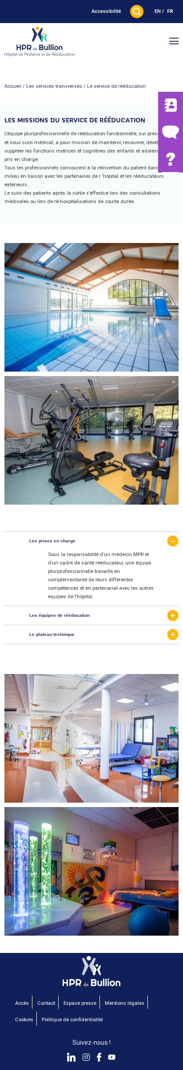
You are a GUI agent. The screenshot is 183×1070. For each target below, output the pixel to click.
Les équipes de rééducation (59, 615)
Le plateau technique (52, 634)
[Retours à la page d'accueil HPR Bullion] (39, 42)
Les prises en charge (52, 540)
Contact (46, 1003)
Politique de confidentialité (72, 1020)
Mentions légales (124, 1003)
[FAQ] (170, 158)
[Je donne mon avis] (170, 131)
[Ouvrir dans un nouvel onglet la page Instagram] (86, 1057)
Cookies (24, 1020)
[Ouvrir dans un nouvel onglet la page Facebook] (99, 1057)
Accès (22, 1003)
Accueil (12, 86)
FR (170, 11)
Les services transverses (54, 86)
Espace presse (80, 1003)
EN (158, 11)
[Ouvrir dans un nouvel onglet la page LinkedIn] (71, 1057)
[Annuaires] (170, 105)
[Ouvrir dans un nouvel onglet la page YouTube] (111, 1057)
